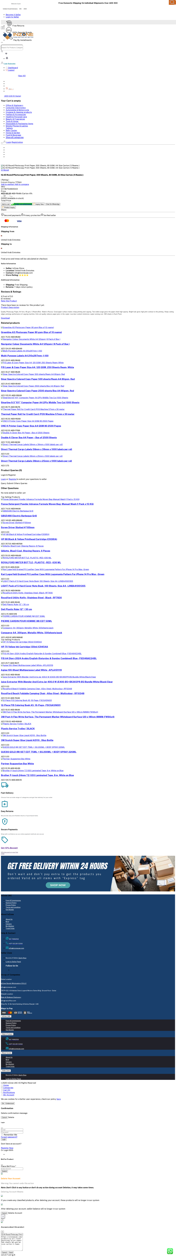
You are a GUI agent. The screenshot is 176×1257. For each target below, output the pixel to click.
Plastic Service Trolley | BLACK (18, 728)
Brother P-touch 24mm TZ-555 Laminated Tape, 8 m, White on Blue (37, 775)
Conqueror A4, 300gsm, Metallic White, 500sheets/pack (31, 632)
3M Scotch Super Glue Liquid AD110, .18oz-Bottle (27, 740)
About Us (9, 919)
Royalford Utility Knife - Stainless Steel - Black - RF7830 (31, 597)
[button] (7, 58)
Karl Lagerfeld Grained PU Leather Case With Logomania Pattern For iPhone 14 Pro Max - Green (52, 574)
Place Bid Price (8, 1166)
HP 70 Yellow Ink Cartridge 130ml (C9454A (24, 646)
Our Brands (10, 909)
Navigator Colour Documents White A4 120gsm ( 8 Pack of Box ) (35, 344)
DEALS (8, 155)
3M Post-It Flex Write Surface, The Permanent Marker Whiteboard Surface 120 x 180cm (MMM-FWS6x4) (57, 716)
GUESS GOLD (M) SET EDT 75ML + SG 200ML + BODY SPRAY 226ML (38, 752)
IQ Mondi (5, 170)
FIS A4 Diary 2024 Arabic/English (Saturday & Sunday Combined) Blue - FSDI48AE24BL (49, 658)
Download (5, 318)
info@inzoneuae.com (16, 948)
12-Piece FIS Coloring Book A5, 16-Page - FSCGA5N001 (31, 705)
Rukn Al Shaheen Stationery (11, 997)
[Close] (2, 1164)
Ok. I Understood (8, 1103)
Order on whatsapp (23, 204)
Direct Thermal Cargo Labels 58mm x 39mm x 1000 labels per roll (36, 449)
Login (5, 63)
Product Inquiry (9, 207)
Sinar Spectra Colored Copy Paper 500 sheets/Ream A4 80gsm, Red (38, 379)
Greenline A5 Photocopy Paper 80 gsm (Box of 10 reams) (31, 332)
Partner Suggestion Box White (17, 763)
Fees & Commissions (13, 900)
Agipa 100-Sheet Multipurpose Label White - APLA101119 (31, 670)
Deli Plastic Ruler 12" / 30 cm (16, 609)
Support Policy (11, 903)
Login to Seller (12, 17)
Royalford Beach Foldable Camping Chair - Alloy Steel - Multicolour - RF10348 (42, 693)
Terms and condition (13, 907)
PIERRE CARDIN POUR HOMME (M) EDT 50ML (26, 621)
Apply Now (22, 958)
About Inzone (6, 1053)
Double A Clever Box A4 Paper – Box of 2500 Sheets (29, 437)
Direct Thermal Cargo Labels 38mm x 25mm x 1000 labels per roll (36, 461)
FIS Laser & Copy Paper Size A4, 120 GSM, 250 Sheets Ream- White (37, 367)
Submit (4, 1171)
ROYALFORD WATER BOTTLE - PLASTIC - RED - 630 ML (31, 562)
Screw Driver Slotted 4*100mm (17, 527)
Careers (9, 924)
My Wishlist (10, 926)
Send (11, 1252)
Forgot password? (9, 1137)
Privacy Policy (11, 905)
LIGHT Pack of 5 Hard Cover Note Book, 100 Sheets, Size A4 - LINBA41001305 (43, 586)
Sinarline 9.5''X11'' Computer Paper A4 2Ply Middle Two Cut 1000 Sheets (40, 402)
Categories (11, 86)
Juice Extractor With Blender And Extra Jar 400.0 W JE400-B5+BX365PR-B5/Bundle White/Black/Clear (57, 681)
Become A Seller (13, 15)
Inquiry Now (39, 204)
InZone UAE (6, 1016)
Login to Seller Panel (13, 962)
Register (13, 479)
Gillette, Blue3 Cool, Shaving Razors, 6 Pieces (25, 550)
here (59, 1099)
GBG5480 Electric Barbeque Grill (19, 515)
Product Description (10, 307)
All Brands (10, 84)
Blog (7, 921)
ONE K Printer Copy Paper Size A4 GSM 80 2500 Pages (31, 426)
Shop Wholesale (13, 91)
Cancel (4, 1117)
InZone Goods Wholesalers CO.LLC (13, 983)
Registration (11, 63)
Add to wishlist (8, 184)
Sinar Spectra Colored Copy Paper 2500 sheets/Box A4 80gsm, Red (37, 390)
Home (8, 81)
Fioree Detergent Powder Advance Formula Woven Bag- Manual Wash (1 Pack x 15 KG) (47, 504)
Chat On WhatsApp (52, 204)
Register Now (7, 1148)
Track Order (10, 928)
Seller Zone (6, 1071)
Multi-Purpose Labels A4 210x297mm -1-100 (24, 355)
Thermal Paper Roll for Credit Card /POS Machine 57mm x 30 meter (37, 414)
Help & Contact (7, 1034)
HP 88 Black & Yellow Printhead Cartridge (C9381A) (29, 539)
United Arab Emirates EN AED (15, 9)
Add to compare (22, 184)
